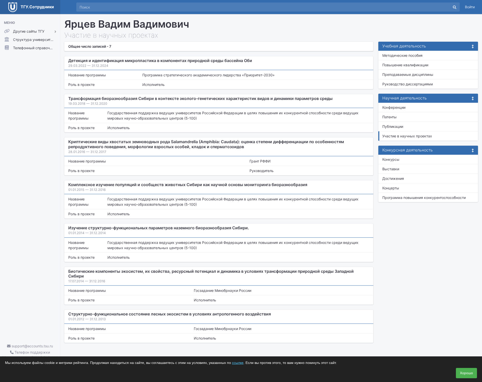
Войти (470, 7)
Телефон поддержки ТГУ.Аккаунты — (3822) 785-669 (30, 355)
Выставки (390, 169)
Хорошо (466, 373)
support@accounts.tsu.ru (32, 346)
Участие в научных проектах (407, 136)
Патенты (389, 117)
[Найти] (454, 7)
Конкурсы (390, 159)
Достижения (393, 178)
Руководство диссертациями (407, 84)
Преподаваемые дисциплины (407, 74)
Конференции (393, 107)
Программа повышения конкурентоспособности (424, 197)
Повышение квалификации (405, 65)
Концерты (390, 188)
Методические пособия (402, 55)
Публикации (392, 126)
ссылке (238, 363)
